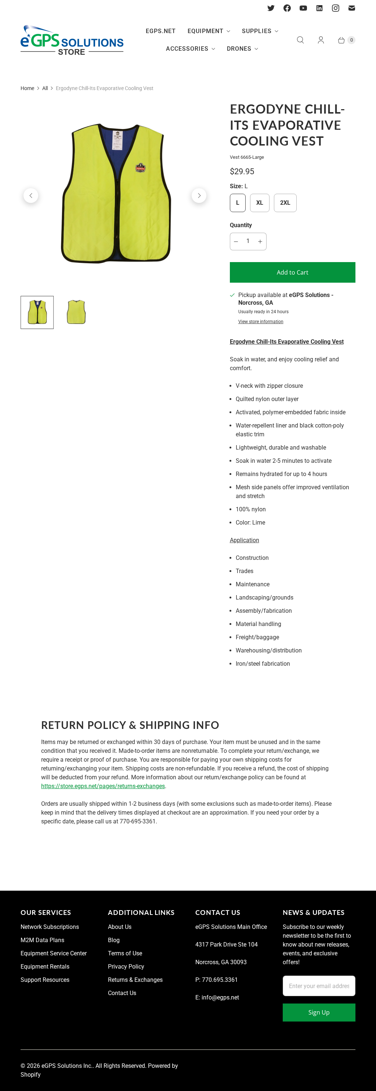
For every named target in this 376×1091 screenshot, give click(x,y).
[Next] (199, 195)
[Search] (300, 40)
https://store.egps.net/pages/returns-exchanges (103, 786)
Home (27, 88)
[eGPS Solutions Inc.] (72, 40)
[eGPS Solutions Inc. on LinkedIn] (319, 8)
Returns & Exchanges (135, 979)
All (45, 88)
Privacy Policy (126, 966)
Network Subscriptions (50, 926)
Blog (114, 940)
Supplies (257, 31)
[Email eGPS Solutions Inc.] (352, 8)
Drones (239, 48)
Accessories (187, 48)
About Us (119, 926)
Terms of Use (125, 953)
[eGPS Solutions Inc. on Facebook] (287, 8)
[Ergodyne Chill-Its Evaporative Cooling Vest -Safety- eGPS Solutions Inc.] (115, 195)
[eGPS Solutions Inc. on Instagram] (336, 8)
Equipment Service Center (54, 953)
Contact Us (122, 993)
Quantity (241, 225)
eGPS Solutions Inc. (67, 1065)
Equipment (206, 31)
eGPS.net (161, 31)
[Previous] (31, 195)
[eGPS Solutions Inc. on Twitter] (271, 8)
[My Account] (321, 40)
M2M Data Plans (42, 940)
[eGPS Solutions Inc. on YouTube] (303, 8)
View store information (260, 321)
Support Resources (45, 979)
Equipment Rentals (45, 966)
